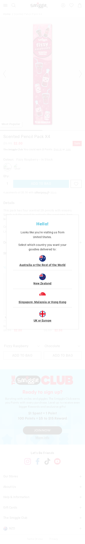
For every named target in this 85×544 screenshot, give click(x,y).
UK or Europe (43, 320)
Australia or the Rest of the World (42, 265)
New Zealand (42, 283)
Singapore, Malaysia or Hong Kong (42, 302)
